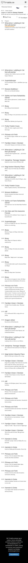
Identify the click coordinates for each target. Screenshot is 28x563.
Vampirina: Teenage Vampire (15, 160)
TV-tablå (11, 538)
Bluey (7, 106)
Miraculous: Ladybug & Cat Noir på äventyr (14, 24)
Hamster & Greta (11, 439)
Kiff (6, 311)
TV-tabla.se (9, 2)
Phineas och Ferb (11, 134)
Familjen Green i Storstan (14, 143)
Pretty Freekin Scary (12, 126)
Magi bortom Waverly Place (15, 167)
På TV (2, 10)
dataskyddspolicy (13, 543)
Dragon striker (10, 320)
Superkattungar (10, 80)
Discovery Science (7, 7)
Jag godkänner (14, 554)
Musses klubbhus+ (11, 89)
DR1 (25, 7)
